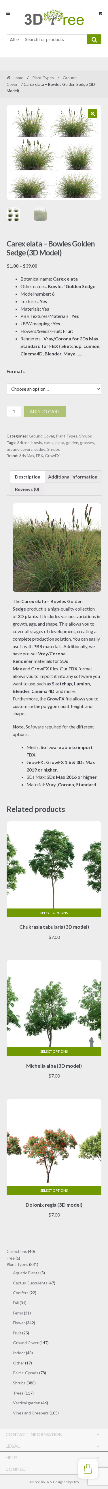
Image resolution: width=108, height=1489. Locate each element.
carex (49, 442)
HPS (75, 1482)
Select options (54, 913)
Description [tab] (27, 476)
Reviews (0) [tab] (27, 489)
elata (59, 442)
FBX (39, 455)
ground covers (20, 449)
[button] (92, 113)
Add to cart (45, 411)
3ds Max (26, 455)
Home (18, 77)
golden (72, 442)
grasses (87, 442)
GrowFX (52, 455)
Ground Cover (41, 435)
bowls (36, 442)
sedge (40, 449)
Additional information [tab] (72, 476)
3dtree (23, 442)
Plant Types (43, 77)
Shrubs (85, 435)
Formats (16, 371)
